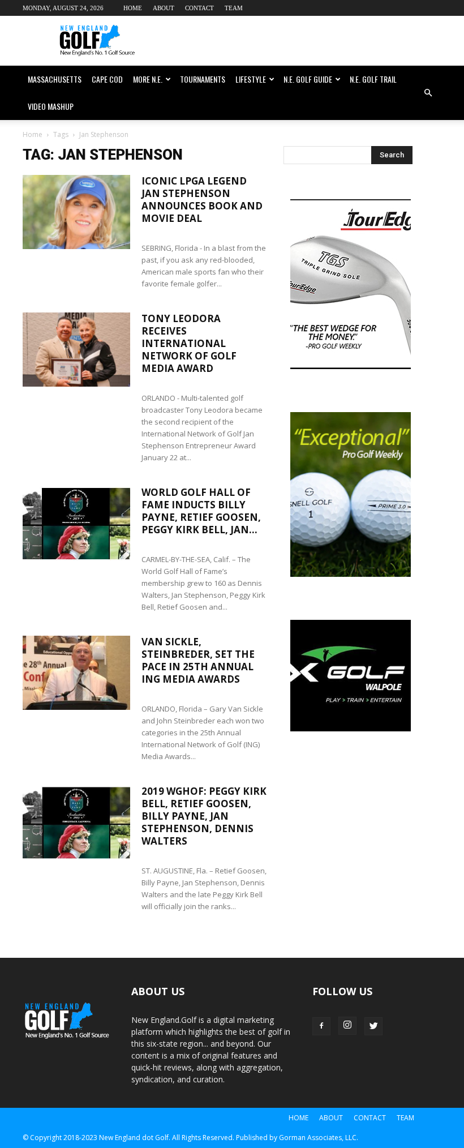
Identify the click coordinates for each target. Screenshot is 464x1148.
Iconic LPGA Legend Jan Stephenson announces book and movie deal (202, 199)
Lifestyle (250, 79)
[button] (427, 92)
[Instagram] (347, 1026)
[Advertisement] (308, 41)
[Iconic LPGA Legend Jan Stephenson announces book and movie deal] (76, 212)
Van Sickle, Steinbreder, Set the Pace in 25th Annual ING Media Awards (198, 660)
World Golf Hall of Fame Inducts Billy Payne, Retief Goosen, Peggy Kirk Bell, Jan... (201, 511)
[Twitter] (373, 1026)
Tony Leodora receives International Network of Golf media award (189, 343)
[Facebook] (321, 1026)
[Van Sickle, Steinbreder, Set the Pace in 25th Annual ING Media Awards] (76, 673)
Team (234, 8)
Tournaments (202, 79)
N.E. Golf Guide (307, 79)
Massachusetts (54, 79)
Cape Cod (107, 79)
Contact (199, 8)
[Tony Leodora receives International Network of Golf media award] (76, 349)
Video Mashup (51, 106)
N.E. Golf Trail (373, 79)
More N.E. (147, 79)
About (163, 8)
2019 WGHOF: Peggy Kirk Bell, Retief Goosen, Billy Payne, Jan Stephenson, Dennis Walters (204, 816)
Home (132, 8)
